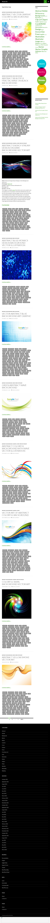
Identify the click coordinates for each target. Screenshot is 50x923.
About (3, 896)
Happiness (10, 496)
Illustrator (12, 62)
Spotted (25, 369)
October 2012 (5, 805)
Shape (16, 369)
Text (21, 132)
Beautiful (16, 551)
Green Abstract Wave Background (14, 386)
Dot (20, 359)
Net (19, 639)
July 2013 (4, 786)
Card (25, 116)
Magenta (8, 127)
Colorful (14, 12)
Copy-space (5, 356)
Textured (5, 372)
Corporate (19, 556)
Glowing (23, 124)
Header (13, 296)
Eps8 (4, 495)
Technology (5, 227)
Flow (11, 60)
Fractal (4, 124)
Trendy (4, 66)
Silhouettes (4, 768)
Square (4, 370)
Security (26, 299)
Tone (14, 644)
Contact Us (4, 898)
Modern (8, 63)
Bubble (28, 52)
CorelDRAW (9, 57)
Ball (11, 52)
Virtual (12, 229)
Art (20, 51)
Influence (22, 704)
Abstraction (11, 51)
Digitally (25, 358)
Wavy (14, 135)
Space (9, 65)
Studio (27, 710)
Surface (8, 568)
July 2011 (4, 840)
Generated (14, 703)
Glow (18, 124)
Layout (27, 428)
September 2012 (5, 807)
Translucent (22, 227)
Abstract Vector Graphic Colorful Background (16, 15)
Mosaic (22, 297)
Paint (28, 639)
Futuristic (19, 60)
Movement (15, 639)
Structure (22, 710)
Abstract (4, 12)
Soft (4, 132)
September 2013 (5, 781)
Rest (19, 709)
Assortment (11, 350)
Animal (3, 733)
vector (13, 190)
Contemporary (13, 291)
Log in (3, 880)
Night (4, 129)
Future (21, 218)
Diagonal (15, 358)
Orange (9, 565)
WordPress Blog (5, 869)
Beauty (21, 551)
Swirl (8, 433)
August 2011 (4, 837)
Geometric (5, 362)
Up (8, 66)
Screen (21, 299)
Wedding (4, 770)
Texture (28, 65)
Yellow (18, 135)
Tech (12, 370)
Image (17, 62)
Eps (3, 60)
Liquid (4, 63)
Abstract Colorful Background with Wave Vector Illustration (15, 448)
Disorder (5, 359)
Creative (19, 57)
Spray (22, 642)
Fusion (16, 218)
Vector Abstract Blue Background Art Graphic (16, 314)
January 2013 (4, 800)
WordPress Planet (5, 872)
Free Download (5, 205)
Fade (25, 559)
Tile (9, 372)
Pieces (15, 367)
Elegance (10, 423)
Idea (9, 562)
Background (9, 12)
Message (13, 127)
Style (19, 65)
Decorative (12, 59)
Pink (25, 129)
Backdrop (25, 51)
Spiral (14, 642)
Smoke (13, 567)
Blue (17, 116)
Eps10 (7, 60)
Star (25, 642)
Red (15, 641)
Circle (15, 54)
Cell (7, 211)
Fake (12, 495)
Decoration (5, 59)
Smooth (12, 431)
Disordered (10, 359)
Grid (29, 362)
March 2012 (4, 821)
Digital (21, 59)
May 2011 (4, 844)
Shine (4, 431)
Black (9, 116)
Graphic (24, 60)
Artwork (5, 350)
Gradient (28, 124)
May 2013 (4, 791)
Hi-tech (18, 219)
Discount (20, 493)
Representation (13, 709)
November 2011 (5, 830)
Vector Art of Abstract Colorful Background (15, 513)
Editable (28, 359)
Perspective (14, 129)
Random (11, 369)
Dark (4, 121)
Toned (27, 433)
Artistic (21, 208)
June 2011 (4, 842)
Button (3, 740)
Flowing (4, 425)
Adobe (16, 51)
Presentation (26, 63)
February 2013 (5, 798)
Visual (26, 373)
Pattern (8, 129)
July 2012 (4, 812)
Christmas (12, 488)
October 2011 (5, 833)
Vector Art (4, 1)
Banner (15, 52)
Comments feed (5, 885)
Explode (8, 495)
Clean (19, 54)
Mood (20, 706)
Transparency (18, 372)
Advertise (23, 286)
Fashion (28, 423)
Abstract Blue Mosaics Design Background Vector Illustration (15, 242)
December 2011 (5, 828)
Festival (3, 747)
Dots (24, 359)
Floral (3, 749)
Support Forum (5, 865)
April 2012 (4, 819)
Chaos (8, 353)
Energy (18, 123)
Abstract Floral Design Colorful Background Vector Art (41, 118)
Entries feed (4, 883)
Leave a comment (13, 19)
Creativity (11, 422)
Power (9, 299)
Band (17, 693)
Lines (7, 222)
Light (27, 62)
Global (26, 294)
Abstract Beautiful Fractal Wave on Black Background (15, 80)
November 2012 (5, 802)
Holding (15, 496)
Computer (11, 213)
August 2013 (4, 784)
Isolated (22, 62)
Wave (4, 68)
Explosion (28, 216)
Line (4, 127)
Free (15, 60)
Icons (3, 754)
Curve (24, 57)
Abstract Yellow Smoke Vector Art (15, 658)
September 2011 (5, 835)
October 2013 (5, 779)
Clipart (28, 54)
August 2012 (4, 809)
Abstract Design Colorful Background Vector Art (40, 107)
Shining (20, 369)
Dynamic (25, 121)
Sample (22, 709)
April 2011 (4, 847)
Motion (13, 63)
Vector (11, 66)
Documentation (5, 858)
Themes (3, 867)
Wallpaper (25, 66)
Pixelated (24, 367)
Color (17, 118)
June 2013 (4, 788)
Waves (27, 229)
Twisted (4, 434)
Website (14, 303)
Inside (20, 221)
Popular (4, 299)
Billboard (27, 551)
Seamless (4, 766)
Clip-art (23, 54)
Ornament (10, 707)
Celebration (5, 488)
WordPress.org (5, 887)
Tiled (13, 372)
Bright (23, 52)
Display (16, 359)
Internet (9, 297)
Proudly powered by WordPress (7, 915)
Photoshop (19, 63)
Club (14, 118)
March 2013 (4, 795)
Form (28, 701)
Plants (3, 763)
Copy (4, 57)
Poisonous (26, 707)
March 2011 (4, 849)
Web (8, 68)
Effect (4, 123)
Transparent (9, 302)
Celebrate (10, 54)
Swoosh (12, 433)
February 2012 (5, 823)
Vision (22, 373)
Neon (28, 127)
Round (23, 641)
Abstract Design (12, 286)
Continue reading (6, 46)
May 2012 (4, 816)
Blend (8, 553)
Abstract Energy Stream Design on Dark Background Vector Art (16, 147)
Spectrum (14, 65)
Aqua (21, 692)
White (17, 375)
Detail (21, 633)
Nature (4, 565)
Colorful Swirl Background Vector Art (16, 582)
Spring (8, 300)
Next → (22, 719)
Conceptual (5, 291)
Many (29, 364)
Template (24, 65)
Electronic (9, 216)
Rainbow (5, 65)
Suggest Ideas (4, 862)
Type (26, 712)
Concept (16, 213)
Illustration (5, 62)
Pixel (19, 367)
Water (28, 434)
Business (4, 54)
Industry (15, 221)
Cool (18, 291)
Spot (18, 642)
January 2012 (4, 826)
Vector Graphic (18, 66)
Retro (19, 641)
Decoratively (27, 698)
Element (26, 59)
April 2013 (4, 793)
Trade (4, 302)
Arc (13, 115)
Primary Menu (48, 1)
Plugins (3, 860)
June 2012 (4, 814)
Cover (14, 57)
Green (9, 296)
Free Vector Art (20, 12)
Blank (19, 52)
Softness (21, 431)
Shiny (8, 431)
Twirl (22, 644)
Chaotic (12, 353)
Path (15, 707)
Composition (14, 490)
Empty (13, 123)
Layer (24, 221)
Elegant (15, 423)
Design (17, 59)
